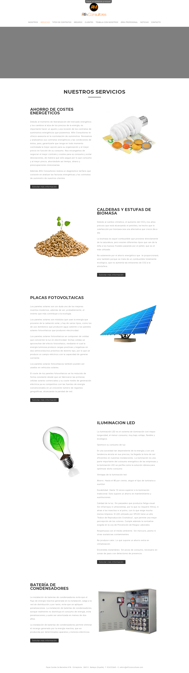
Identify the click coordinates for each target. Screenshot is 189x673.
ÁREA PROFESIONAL (129, 22)
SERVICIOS (45, 22)
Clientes (89, 22)
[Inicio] (94, 16)
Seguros (78, 22)
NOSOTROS (33, 22)
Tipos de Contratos (61, 22)
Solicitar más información (44, 187)
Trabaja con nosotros (107, 22)
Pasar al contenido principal (98, 1)
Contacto (156, 22)
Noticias (144, 22)
